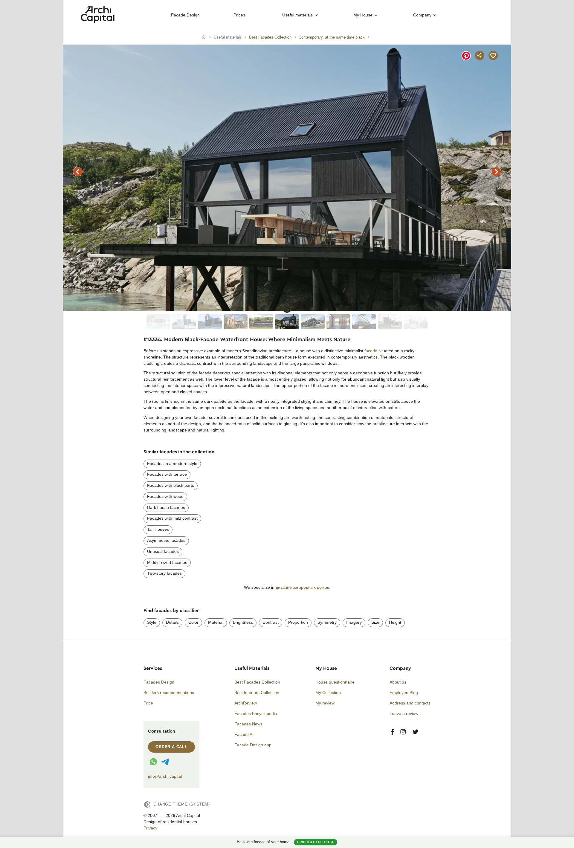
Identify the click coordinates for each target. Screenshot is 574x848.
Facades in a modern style (172, 463)
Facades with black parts (170, 485)
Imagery (354, 622)
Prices (239, 15)
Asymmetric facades (166, 540)
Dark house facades (166, 507)
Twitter (415, 732)
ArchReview (245, 703)
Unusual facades (163, 551)
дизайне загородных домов (302, 587)
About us (398, 682)
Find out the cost (315, 842)
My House (363, 15)
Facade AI (244, 734)
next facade (496, 172)
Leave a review (404, 713)
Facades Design (159, 682)
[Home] (203, 37)
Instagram (403, 732)
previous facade (78, 172)
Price (148, 703)
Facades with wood (165, 496)
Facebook (392, 732)
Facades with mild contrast (172, 518)
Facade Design (185, 15)
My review (325, 703)
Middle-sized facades (167, 562)
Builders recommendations (169, 692)
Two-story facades (164, 573)
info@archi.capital (165, 776)
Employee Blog (404, 692)
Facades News (248, 724)
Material (215, 622)
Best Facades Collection (257, 682)
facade (370, 350)
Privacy (150, 828)
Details (172, 622)
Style (151, 622)
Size (375, 622)
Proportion (298, 622)
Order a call (171, 747)
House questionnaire (335, 682)
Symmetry (327, 622)
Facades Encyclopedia (255, 713)
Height (395, 622)
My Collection (328, 692)
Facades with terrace (167, 474)
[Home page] (98, 21)
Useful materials (297, 15)
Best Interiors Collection (256, 692)
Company (422, 15)
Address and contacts (410, 703)
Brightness (243, 622)
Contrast (270, 622)
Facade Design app (252, 744)
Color (193, 622)
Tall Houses (158, 529)
